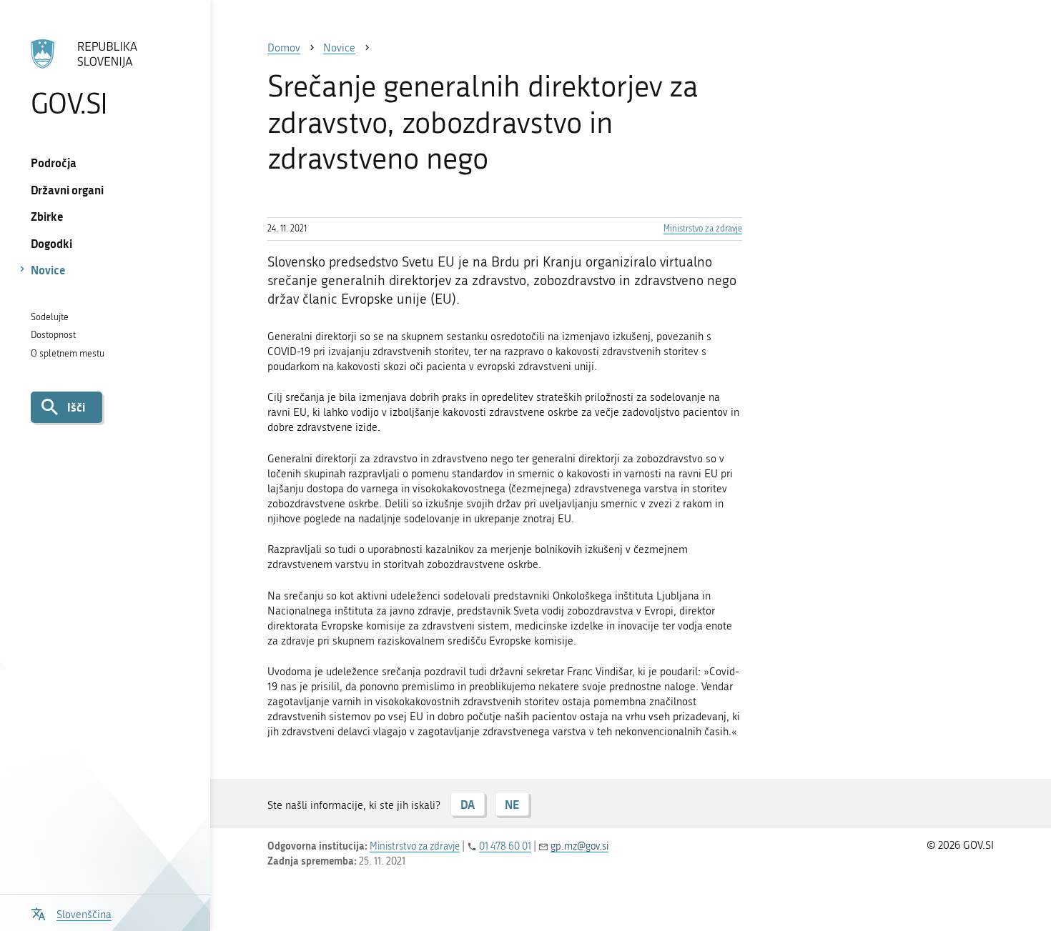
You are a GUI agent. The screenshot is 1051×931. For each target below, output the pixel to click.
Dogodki (51, 243)
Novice (48, 270)
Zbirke (47, 216)
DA (467, 804)
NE (512, 804)
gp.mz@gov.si (579, 846)
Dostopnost (53, 334)
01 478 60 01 (505, 846)
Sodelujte (50, 317)
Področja (54, 162)
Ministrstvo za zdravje (702, 229)
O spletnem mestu (67, 353)
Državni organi (67, 189)
